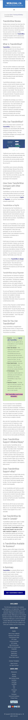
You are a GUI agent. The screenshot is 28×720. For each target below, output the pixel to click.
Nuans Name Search (14, 657)
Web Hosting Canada (14, 678)
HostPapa (14, 682)
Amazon (14, 674)
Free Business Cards (14, 637)
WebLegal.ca (14, 3)
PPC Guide (14, 639)
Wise (14, 686)
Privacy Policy (14, 698)
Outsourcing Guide (14, 641)
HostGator (14, 680)
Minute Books (14, 655)
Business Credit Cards (14, 635)
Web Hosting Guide (14, 645)
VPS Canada (14, 643)
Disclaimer (14, 694)
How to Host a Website (14, 633)
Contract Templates (14, 661)
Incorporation (14, 651)
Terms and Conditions (14, 696)
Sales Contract (14, 663)
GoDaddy (14, 676)
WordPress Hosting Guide (14, 647)
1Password (14, 690)
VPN (14, 688)
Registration (14, 653)
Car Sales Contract (14, 665)
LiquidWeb (14, 684)
